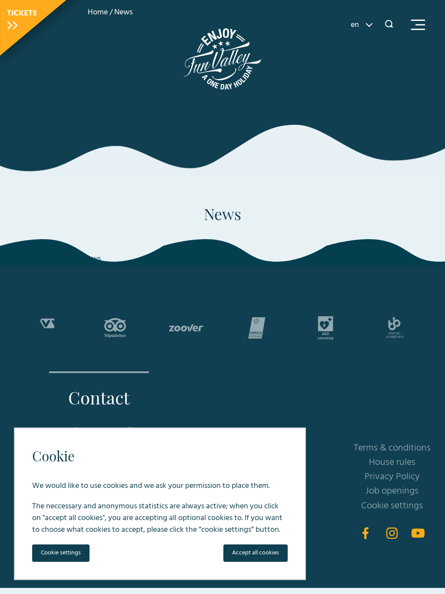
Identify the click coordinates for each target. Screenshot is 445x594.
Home (98, 12)
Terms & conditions (392, 448)
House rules (392, 462)
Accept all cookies (255, 553)
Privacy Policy (392, 477)
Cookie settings (392, 506)
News (123, 12)
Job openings (391, 491)
